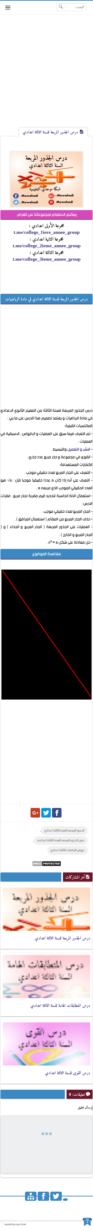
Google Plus (35, 813)
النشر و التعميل (78, 449)
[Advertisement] (46, 75)
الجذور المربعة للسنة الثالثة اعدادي (64, 831)
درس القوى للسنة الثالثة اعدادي (67, 1072)
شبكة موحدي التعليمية (15, 1224)
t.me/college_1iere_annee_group (47, 232)
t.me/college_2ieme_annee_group (47, 245)
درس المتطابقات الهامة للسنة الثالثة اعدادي (60, 1005)
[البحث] (61, 7)
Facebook (57, 813)
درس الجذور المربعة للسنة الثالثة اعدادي (62, 938)
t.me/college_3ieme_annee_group (47, 259)
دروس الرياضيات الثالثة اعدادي (67, 850)
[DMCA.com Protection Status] (46, 865)
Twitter (46, 813)
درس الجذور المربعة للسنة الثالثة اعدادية (60, 840)
